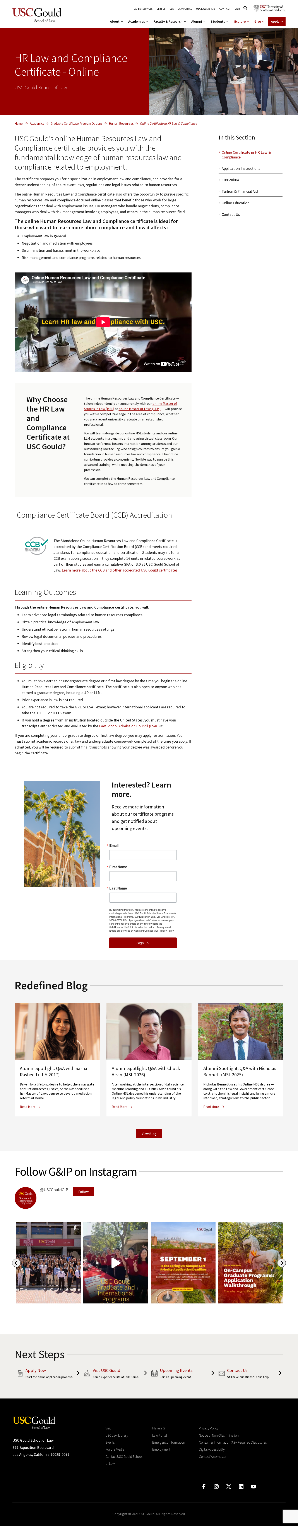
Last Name (118, 888)
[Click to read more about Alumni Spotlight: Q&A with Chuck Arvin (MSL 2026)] (149, 1060)
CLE (172, 8)
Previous (16, 1262)
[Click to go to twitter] (229, 1487)
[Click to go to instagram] (216, 1487)
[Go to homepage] (34, 1422)
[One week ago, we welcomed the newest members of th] (48, 1262)
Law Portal (185, 8)
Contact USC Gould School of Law (124, 1460)
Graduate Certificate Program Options (77, 123)
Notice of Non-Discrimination (219, 1435)
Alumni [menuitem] (196, 21)
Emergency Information (168, 1442)
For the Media (115, 1449)
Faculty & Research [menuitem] (168, 21)
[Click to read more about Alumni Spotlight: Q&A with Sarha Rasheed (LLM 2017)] (57, 1060)
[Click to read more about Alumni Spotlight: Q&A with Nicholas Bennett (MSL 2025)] (240, 1060)
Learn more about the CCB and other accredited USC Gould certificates (120, 570)
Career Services (143, 8)
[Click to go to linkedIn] (241, 1487)
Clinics (161, 8)
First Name (118, 867)
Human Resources (121, 123)
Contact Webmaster (212, 1456)
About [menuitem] (115, 21)
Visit (237, 8)
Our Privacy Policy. (164, 930)
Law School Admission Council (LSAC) (129, 725)
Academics (37, 123)
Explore (240, 21)
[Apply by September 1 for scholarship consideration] (183, 1262)
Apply (275, 21)
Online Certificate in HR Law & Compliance (168, 123)
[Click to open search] (245, 8)
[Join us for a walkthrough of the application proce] (250, 1262)
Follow (83, 1191)
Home (19, 123)
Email (113, 845)
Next (282, 1262)
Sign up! (143, 942)
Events (110, 1442)
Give (257, 21)
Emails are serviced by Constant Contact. (131, 930)
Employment (161, 1449)
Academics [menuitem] (136, 21)
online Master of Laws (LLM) (140, 409)
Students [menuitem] (218, 21)
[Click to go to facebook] (204, 1487)
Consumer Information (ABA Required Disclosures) (233, 1442)
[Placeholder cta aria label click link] (47, 1374)
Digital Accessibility (212, 1449)
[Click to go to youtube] (254, 1487)
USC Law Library (205, 8)
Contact (225, 8)
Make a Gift (159, 1428)
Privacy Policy (208, 1428)
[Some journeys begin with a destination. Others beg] (115, 1262)
